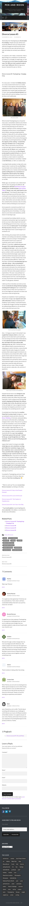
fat (13, 867)
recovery (20, 886)
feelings (21, 867)
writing (17, 895)
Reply (3, 587)
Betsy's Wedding (13, 538)
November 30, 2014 (7, 37)
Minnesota (5, 878)
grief (19, 869)
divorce (20, 540)
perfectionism (6, 883)
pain (17, 881)
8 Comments (17, 37)
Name (4, 770)
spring (14, 889)
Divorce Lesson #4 (11, 528)
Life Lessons (10, 534)
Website (4, 785)
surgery (19, 889)
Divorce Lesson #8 (11, 525)
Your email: (5, 824)
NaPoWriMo (13, 878)
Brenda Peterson (11, 614)
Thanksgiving (7, 550)
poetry (4, 886)
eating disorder (6, 867)
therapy (18, 892)
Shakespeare (18, 547)
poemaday (18, 883)
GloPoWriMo (6, 869)
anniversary (6, 858)
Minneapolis (18, 875)
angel (4, 538)
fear (17, 867)
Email (4, 777)
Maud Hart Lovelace (20, 186)
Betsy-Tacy (6, 540)
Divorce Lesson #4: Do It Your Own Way (13, 504)
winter (11, 895)
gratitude (13, 869)
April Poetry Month (21, 858)
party (21, 881)
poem (13, 883)
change (13, 540)
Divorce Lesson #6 (11, 530)
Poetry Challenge (12, 886)
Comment (5, 752)
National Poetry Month (8, 881)
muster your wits (7, 547)
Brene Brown (6, 864)
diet (17, 864)
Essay (6, 534)
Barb (8, 704)
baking (8, 861)
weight (23, 892)
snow (9, 889)
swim (4, 892)
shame (4, 889)
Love (15, 872)
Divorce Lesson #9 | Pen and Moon (15, 735)
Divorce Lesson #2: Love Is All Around (12, 495)
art (3, 861)
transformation (17, 550)
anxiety (12, 858)
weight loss (5, 895)
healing (4, 872)
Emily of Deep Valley (8, 542)
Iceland (10, 872)
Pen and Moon (14, 5)
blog (20, 861)
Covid (12, 864)
